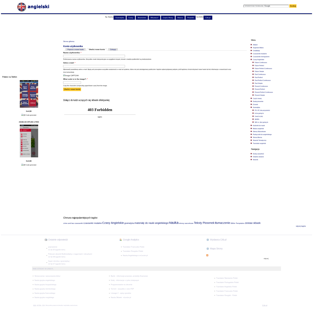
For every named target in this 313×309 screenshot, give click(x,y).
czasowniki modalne (92, 223)
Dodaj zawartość (258, 154)
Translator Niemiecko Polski (227, 278)
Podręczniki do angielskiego (262, 134)
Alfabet (255, 45)
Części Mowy (168, 18)
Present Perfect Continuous (264, 92)
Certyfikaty (256, 51)
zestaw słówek (253, 223)
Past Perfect (259, 77)
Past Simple (259, 83)
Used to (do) (259, 116)
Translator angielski (259, 143)
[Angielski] (35, 11)
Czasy (130, 18)
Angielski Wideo (258, 48)
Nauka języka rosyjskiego (44, 297)
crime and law (68, 223)
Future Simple (259, 71)
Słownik (255, 160)
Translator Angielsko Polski (226, 287)
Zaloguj (113, 49)
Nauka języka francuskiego (44, 293)
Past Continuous (260, 74)
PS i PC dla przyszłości (262, 110)
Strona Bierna (257, 137)
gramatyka (129, 223)
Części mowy (257, 98)
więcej (266, 258)
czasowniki (78, 223)
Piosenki (190, 18)
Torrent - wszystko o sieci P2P (122, 289)
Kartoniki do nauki (259, 125)
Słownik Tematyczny (259, 140)
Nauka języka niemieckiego (45, 289)
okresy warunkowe (186, 223)
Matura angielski (258, 128)
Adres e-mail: (69, 63)
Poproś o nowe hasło (75, 49)
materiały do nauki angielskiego (151, 223)
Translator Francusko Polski (133, 247)
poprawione (52, 247)
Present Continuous (261, 86)
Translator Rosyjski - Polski (226, 295)
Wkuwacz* (154, 18)
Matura (180, 18)
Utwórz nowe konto (97, 49)
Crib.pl (207, 18)
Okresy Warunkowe (259, 131)
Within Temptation (237, 223)
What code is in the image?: (75, 79)
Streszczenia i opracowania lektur (47, 276)
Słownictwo (142, 18)
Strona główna (68, 41)
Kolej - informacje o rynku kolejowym (125, 280)
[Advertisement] (156, 28)
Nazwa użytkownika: (72, 53)
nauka (174, 223)
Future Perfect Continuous (263, 68)
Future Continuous (261, 62)
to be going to (259, 113)
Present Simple (260, 95)
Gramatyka (119, 18)
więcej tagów (301, 226)
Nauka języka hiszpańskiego (45, 285)
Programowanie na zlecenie (121, 285)
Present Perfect (260, 89)
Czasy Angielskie (258, 59)
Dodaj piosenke (258, 101)
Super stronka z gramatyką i (59, 261)
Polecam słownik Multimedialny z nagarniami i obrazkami (70, 254)
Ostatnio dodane (258, 157)
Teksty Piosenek (204, 222)
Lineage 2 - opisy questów (121, 293)
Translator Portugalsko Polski (227, 282)
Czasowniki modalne (260, 54)
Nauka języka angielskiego (44, 280)
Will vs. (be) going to (261, 122)
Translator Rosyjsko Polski (133, 251)
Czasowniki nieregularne (261, 57)
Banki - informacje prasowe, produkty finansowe (129, 276)
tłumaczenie (222, 222)
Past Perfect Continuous (263, 80)
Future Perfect (259, 65)
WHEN (257, 119)
